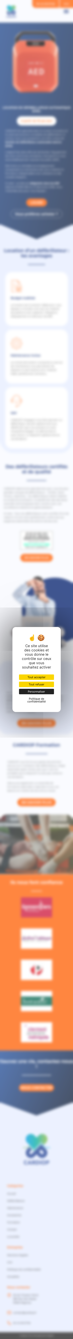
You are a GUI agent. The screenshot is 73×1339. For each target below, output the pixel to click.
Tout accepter (36, 677)
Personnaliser (36, 691)
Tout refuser (36, 684)
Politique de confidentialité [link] (36, 700)
